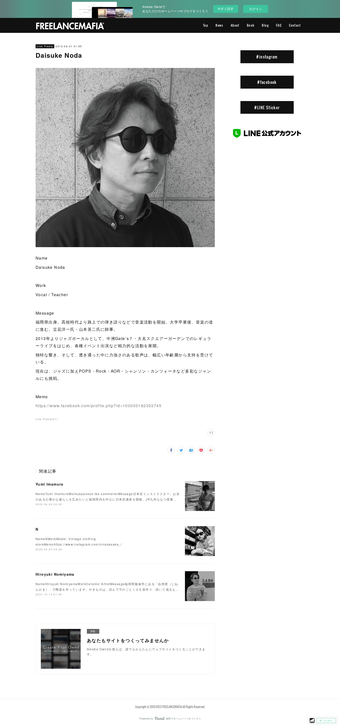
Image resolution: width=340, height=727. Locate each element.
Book (251, 25)
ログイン (255, 8)
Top (205, 25)
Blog (265, 25)
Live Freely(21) (47, 419)
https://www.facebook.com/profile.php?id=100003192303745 (99, 405)
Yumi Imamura (49, 484)
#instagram (267, 57)
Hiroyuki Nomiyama (55, 574)
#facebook (267, 82)
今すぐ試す (226, 8)
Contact (295, 25)
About (235, 25)
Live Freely (45, 46)
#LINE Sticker (267, 108)
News (219, 25)
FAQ (279, 25)
